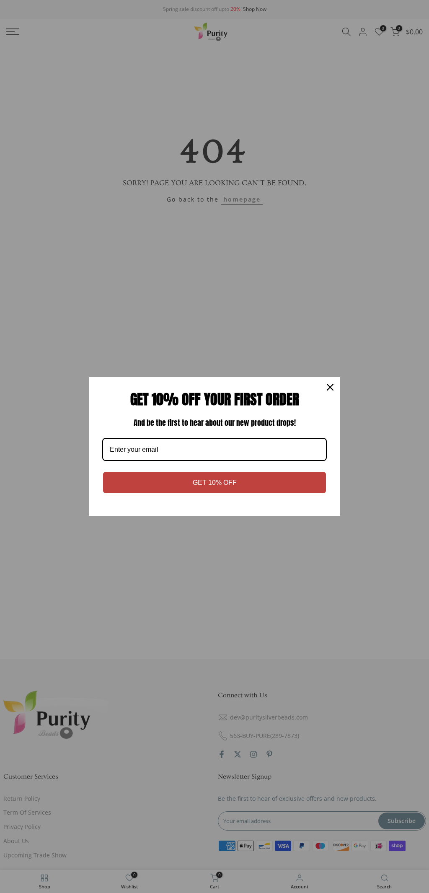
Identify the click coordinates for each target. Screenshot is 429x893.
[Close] (330, 387)
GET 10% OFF (215, 482)
